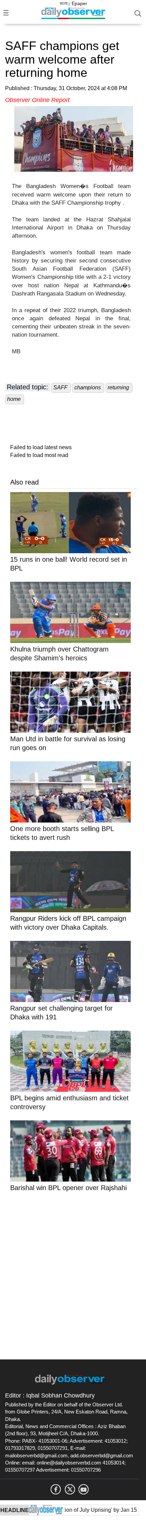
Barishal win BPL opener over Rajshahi (68, 1187)
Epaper (79, 3)
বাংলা (64, 3)
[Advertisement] (73, 1274)
